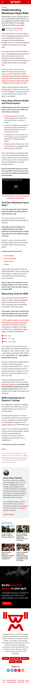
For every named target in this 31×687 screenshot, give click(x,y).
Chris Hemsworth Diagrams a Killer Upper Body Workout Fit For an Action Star (22, 537)
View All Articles (8, 514)
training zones (13, 137)
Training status (9, 255)
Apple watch (6, 89)
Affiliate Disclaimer (12, 682)
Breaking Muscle (11, 680)
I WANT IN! (6, 603)
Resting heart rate (10, 116)
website (24, 506)
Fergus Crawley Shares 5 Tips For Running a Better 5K (8, 535)
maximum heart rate (11, 148)
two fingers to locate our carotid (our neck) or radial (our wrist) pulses (15, 80)
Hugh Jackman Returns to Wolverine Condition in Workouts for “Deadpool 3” (8, 555)
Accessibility (21, 682)
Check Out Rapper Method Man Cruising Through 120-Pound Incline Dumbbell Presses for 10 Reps (22, 556)
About (27, 682)
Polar (11, 71)
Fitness (4, 7)
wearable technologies (15, 36)
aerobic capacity (7, 424)
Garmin (19, 71)
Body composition (10, 258)
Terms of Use (20, 680)
